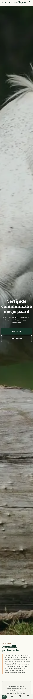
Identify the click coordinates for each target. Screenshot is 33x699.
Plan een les (16, 331)
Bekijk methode (16, 339)
